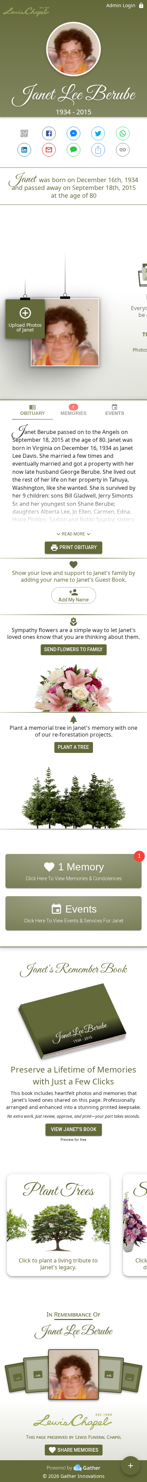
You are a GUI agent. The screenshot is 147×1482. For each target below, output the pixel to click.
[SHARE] (98, 150)
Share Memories (77, 1450)
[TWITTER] (98, 133)
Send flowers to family (73, 649)
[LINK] (123, 150)
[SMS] (73, 150)
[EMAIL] (49, 150)
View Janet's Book (73, 1129)
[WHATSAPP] (123, 133)
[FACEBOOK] (49, 133)
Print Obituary (77, 547)
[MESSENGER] (73, 133)
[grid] (73, 314)
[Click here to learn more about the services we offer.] (73, 1421)
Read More (73, 534)
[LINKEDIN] (24, 150)
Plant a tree (73, 747)
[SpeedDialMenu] (130, 1465)
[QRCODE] (24, 133)
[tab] (32, 410)
